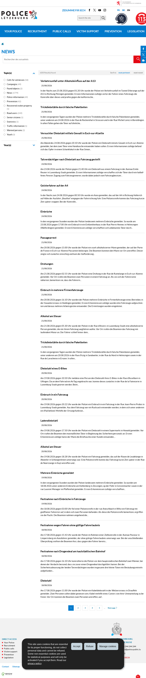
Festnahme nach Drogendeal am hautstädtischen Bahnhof (72, 551)
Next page (112, 608)
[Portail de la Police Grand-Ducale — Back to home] (21, 14)
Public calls (62, 31)
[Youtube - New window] (99, 10)
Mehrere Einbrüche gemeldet (57, 472)
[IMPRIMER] (143, 60)
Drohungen (46, 263)
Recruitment (37, 31)
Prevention (113, 31)
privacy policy (34, 663)
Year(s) (7, 145)
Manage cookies (107, 646)
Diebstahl (45, 580)
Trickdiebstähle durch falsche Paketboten (63, 107)
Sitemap (16, 666)
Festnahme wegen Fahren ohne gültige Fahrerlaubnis (70, 525)
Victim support (88, 31)
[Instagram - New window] (105, 10)
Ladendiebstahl (49, 420)
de (123, 10)
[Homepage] (2, 43)
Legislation (9, 657)
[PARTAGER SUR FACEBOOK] (143, 48)
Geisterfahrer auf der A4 (54, 185)
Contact (5, 666)
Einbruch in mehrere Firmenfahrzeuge (61, 289)
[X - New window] (94, 10)
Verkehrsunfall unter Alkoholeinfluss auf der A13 (68, 80)
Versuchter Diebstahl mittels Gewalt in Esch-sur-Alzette (72, 133)
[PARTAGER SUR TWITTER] (143, 54)
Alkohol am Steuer (50, 316)
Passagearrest (48, 237)
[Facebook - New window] (89, 10)
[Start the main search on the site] (103, 18)
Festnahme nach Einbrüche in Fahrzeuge (63, 499)
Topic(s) (8, 73)
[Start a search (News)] (138, 59)
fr (118, 10)
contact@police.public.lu (130, 649)
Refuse (89, 646)
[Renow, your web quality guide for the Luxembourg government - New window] (7, 674)
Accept (76, 646)
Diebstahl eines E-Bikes (53, 368)
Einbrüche (46, 211)
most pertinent (124, 73)
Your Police (13, 31)
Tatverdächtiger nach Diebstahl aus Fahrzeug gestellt (70, 159)
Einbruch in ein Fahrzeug (54, 394)
